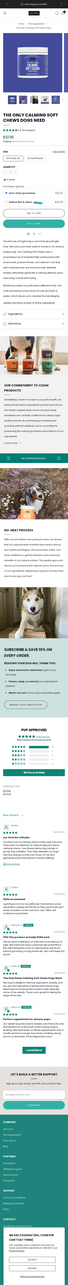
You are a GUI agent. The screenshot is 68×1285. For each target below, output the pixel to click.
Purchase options (13, 186)
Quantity (9, 166)
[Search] (57, 13)
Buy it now (34, 223)
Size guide (59, 151)
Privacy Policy (16, 1250)
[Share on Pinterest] (34, 234)
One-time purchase (22, 193)
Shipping (7, 141)
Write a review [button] (34, 773)
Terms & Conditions (14, 1197)
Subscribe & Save (25, 202)
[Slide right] (62, 100)
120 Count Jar (13, 158)
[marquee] (34, 458)
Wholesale (9, 1163)
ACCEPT (32, 1259)
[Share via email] (39, 234)
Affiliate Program (12, 1169)
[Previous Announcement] (7, 4)
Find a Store (9, 1140)
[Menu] (5, 13)
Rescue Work (10, 1175)
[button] (10, 130)
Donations (9, 1180)
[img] (10, 832)
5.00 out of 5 (43, 736)
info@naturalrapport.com (17, 1226)
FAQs (6, 1209)
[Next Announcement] (61, 4)
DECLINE (32, 1268)
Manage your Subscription (25, 704)
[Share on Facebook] (28, 234)
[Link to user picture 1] (11, 870)
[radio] (6, 193)
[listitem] (34, 4)
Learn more (11, 443)
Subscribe (34, 1105)
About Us (8, 1129)
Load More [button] (34, 1050)
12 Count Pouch (35, 158)
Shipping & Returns (13, 1203)
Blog (5, 1146)
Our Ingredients (12, 1134)
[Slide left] (6, 100)
